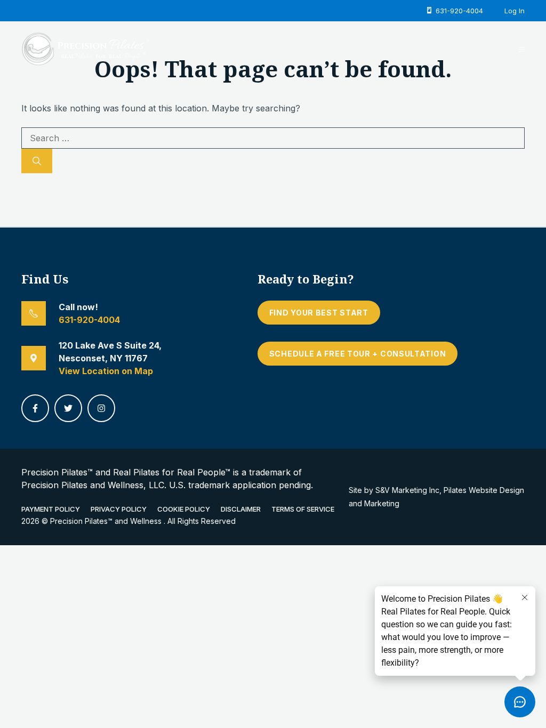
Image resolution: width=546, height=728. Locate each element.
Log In (514, 10)
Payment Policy (50, 509)
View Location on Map (106, 371)
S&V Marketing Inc (407, 490)
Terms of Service (302, 509)
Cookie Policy (183, 509)
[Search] (36, 161)
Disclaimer (241, 509)
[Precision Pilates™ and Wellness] (85, 48)
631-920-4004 (89, 319)
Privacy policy (119, 509)
